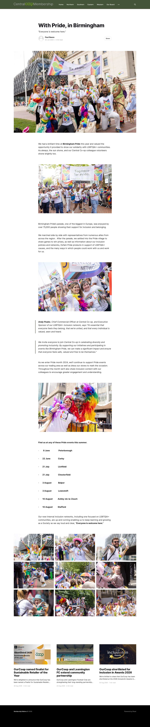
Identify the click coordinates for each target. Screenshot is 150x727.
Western (100, 4)
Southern (80, 4)
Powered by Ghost (130, 711)
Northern (70, 4)
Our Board (110, 4)
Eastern (91, 4)
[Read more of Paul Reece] (41, 38)
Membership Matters (20, 711)
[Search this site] (135, 4)
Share (108, 38)
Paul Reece (49, 37)
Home (61, 4)
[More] (118, 4)
